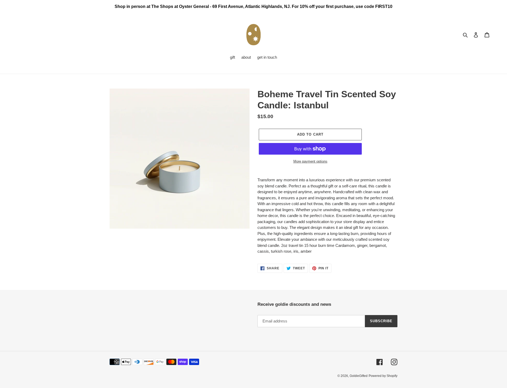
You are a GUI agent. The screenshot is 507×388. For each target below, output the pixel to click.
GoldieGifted (359, 376)
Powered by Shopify (383, 376)
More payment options (310, 161)
